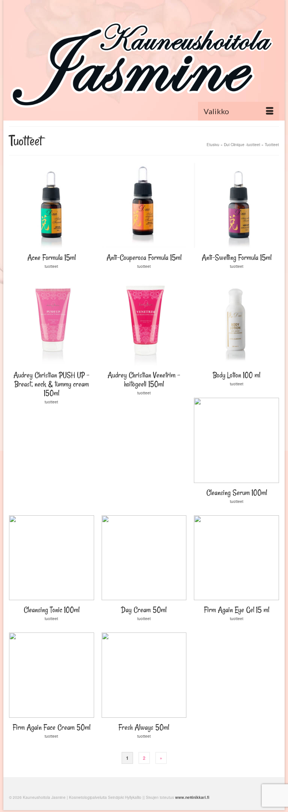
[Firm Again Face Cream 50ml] (51, 675)
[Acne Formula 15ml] (51, 205)
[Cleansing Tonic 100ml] (51, 558)
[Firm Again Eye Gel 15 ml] (236, 558)
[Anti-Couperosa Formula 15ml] (144, 205)
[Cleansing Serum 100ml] (236, 440)
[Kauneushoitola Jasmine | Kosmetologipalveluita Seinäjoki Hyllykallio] (144, 62)
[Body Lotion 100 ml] (236, 322)
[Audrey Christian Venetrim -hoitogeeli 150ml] (144, 322)
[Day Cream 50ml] (144, 558)
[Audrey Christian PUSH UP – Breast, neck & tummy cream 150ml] (51, 322)
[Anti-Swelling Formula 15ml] (236, 205)
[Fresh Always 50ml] (144, 675)
